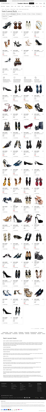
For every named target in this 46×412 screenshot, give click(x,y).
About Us (44, 6)
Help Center (30, 385)
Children (19, 6)
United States (9, 410)
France (2, 410)
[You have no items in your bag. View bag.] (44, 3)
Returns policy (13, 388)
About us (38, 385)
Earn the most (36, 79)
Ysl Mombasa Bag (8, 333)
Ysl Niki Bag (27, 333)
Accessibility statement (4, 397)
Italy (16, 410)
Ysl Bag (2, 333)
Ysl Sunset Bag (33, 333)
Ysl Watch (15, 332)
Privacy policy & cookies (20, 397)
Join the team (39, 389)
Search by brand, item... (6, 3)
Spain (14, 410)
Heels (17, 9)
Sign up (40, 3)
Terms (15, 397)
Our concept (3, 385)
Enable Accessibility (3, 0)
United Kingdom (5, 410)
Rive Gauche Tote (33, 332)
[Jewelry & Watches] (31, 6)
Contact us (30, 386)
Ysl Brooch (39, 333)
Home (3, 9)
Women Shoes (12, 9)
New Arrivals (3, 6)
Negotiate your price (6, 79)
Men (15, 6)
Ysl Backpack (21, 332)
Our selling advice (22, 386)
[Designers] (10, 6)
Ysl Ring (43, 333)
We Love (37, 6)
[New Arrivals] (5, 6)
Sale (41, 6)
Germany (12, 410)
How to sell (21, 385)
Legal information (11, 397)
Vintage (33, 6)
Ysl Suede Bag (15, 333)
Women (12, 6)
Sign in (37, 3)
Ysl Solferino (40, 332)
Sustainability (39, 387)
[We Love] (39, 6)
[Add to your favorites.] (11, 32)
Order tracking (13, 385)
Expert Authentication (17, 79)
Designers (7, 6)
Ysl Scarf (11, 332)
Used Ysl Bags (21, 333)
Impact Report (39, 388)
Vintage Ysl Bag (5, 332)
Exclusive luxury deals (27, 79)
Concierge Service (4, 386)
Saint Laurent (7, 9)
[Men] (16, 6)
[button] (44, 3)
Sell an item (31, 3)
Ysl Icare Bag (27, 332)
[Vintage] (35, 6)
